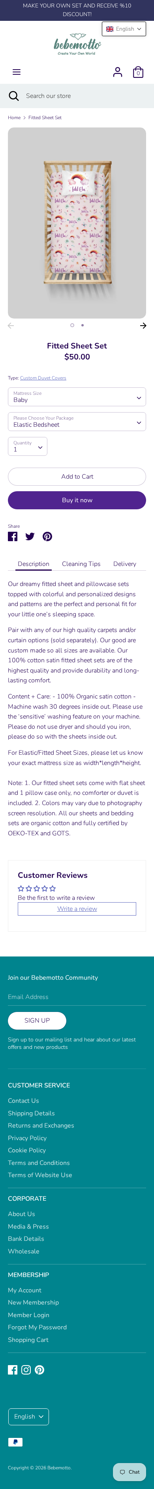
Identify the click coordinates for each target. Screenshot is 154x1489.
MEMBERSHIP (28, 1275)
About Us (21, 1214)
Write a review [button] (77, 909)
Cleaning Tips (81, 564)
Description (33, 564)
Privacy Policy (27, 1138)
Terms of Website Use (40, 1175)
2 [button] (82, 325)
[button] (124, 29)
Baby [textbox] (20, 400)
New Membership (33, 1302)
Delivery (124, 564)
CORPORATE (27, 1198)
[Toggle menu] (16, 72)
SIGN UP (37, 1020)
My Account (24, 1290)
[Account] (118, 68)
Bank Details (26, 1239)
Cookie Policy (27, 1150)
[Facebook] (12, 1369)
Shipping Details (31, 1113)
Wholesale (23, 1251)
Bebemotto (59, 1468)
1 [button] (72, 325)
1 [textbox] (15, 449)
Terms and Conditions (39, 1163)
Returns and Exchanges (41, 1125)
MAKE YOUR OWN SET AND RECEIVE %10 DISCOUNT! (77, 10)
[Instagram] (26, 1369)
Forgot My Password (37, 1327)
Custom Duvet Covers (43, 378)
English (24, 1416)
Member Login (28, 1315)
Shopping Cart (28, 1340)
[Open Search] (13, 96)
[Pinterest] (39, 1369)
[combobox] (77, 396)
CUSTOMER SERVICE (39, 1085)
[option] (77, 223)
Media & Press (28, 1226)
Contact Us (23, 1100)
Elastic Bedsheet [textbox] (36, 424)
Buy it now (77, 500)
